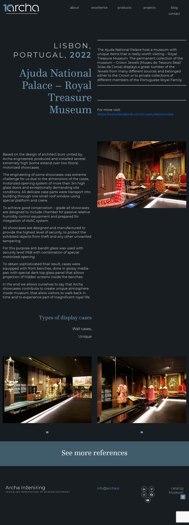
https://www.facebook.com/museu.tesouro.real (135, 114)
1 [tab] (47, 432)
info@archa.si (108, 488)
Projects (149, 7)
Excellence (99, 7)
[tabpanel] (47, 389)
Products (124, 7)
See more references (94, 452)
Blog (174, 7)
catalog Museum (176, 490)
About (74, 7)
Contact (174, 13)
